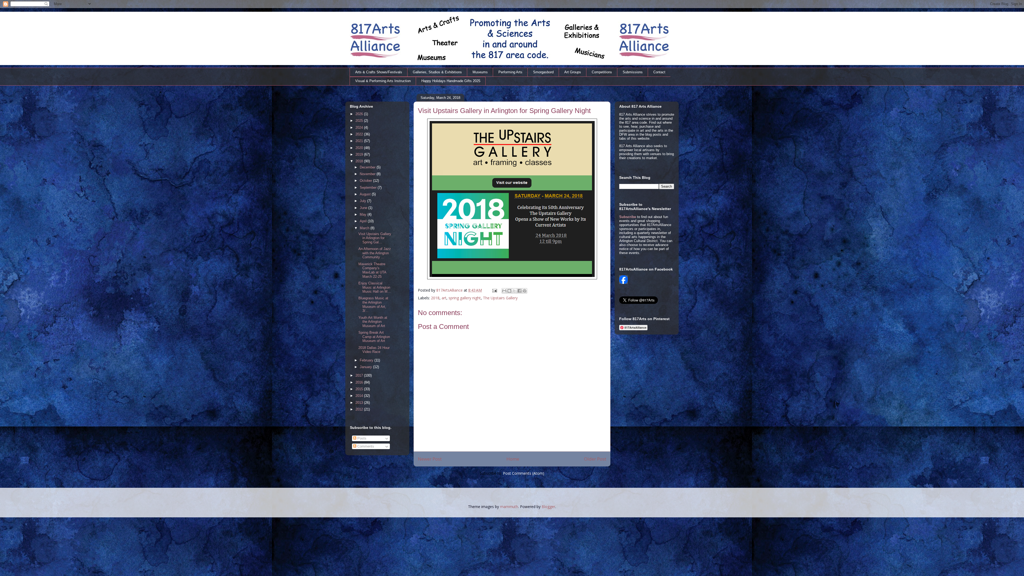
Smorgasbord (543, 72)
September (369, 188)
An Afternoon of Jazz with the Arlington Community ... (374, 253)
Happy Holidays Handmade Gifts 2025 (450, 81)
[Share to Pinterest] (524, 290)
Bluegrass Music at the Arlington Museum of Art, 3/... (373, 304)
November (368, 174)
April (364, 221)
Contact (659, 72)
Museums (480, 72)
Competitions (602, 72)
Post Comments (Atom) (523, 473)
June (364, 208)
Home (512, 459)
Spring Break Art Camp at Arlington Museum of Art (374, 337)
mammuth (509, 506)
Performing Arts (510, 72)
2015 (359, 389)
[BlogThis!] (509, 290)
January (366, 367)
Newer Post (430, 459)
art (444, 297)
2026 (359, 114)
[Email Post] (494, 290)
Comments (365, 446)
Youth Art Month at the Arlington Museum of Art (372, 322)
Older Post (595, 459)
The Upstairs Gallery (500, 297)
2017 (359, 375)
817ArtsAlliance (450, 290)
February (367, 360)
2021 (359, 141)
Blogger (548, 506)
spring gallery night (465, 297)
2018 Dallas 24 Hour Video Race (374, 350)
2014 (359, 396)
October (366, 181)
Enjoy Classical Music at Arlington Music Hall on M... (374, 287)
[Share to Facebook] (519, 290)
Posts (361, 438)
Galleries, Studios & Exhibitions (437, 72)
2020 (359, 148)
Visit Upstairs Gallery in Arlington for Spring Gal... (374, 238)
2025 (359, 121)
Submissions (633, 72)
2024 (359, 128)
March (365, 228)
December (368, 167)
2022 (359, 134)
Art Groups (572, 72)
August (366, 194)
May (363, 214)
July (363, 201)
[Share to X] (514, 290)
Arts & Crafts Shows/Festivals (378, 72)
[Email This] (504, 290)
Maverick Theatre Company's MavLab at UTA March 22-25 (372, 270)
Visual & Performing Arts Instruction (383, 81)
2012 (359, 409)
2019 (359, 154)
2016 (359, 382)
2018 (435, 297)
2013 (359, 403)
